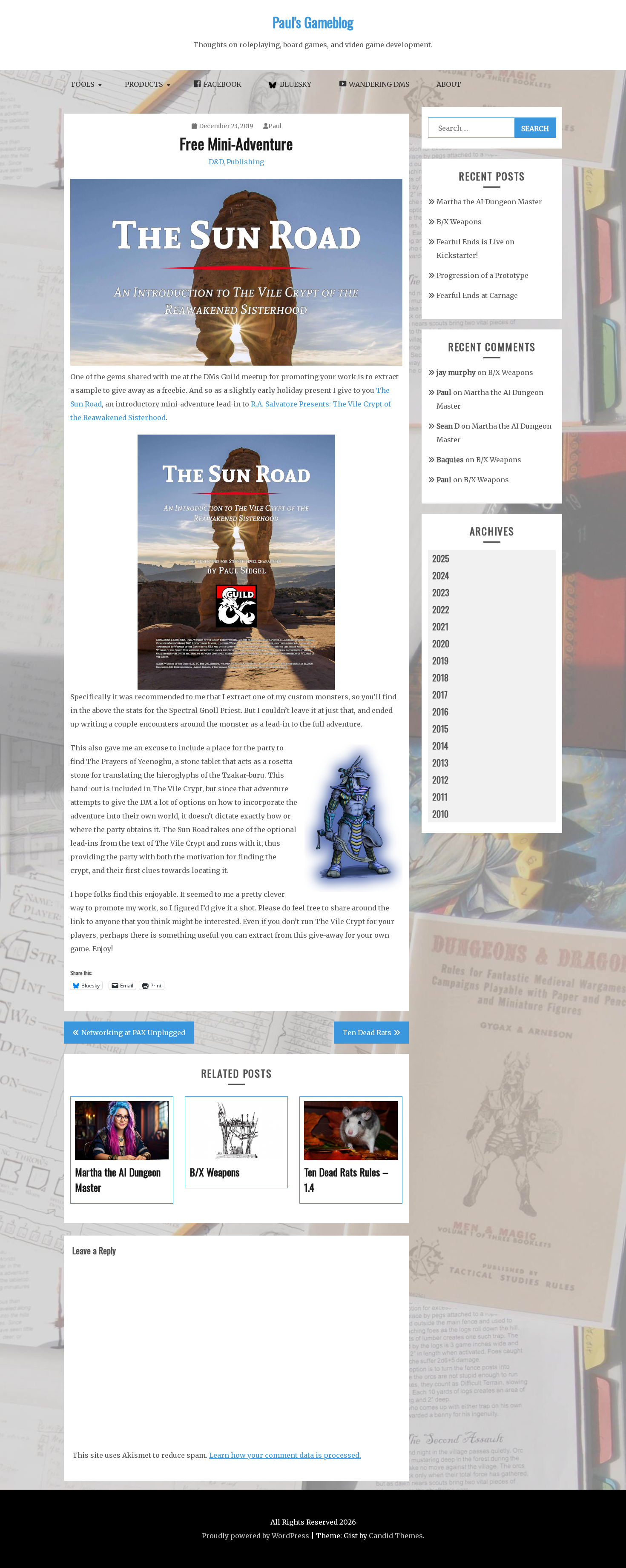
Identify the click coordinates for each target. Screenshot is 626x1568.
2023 (440, 592)
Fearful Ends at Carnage (477, 295)
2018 (440, 677)
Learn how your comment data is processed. (285, 1455)
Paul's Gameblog (313, 22)
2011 (440, 796)
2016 (440, 711)
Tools (82, 84)
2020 (440, 643)
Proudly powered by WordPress (255, 1535)
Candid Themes (396, 1535)
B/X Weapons (459, 221)
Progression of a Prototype (482, 275)
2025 (440, 558)
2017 (440, 694)
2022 (440, 609)
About (448, 84)
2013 (440, 762)
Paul (274, 126)
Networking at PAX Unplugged (133, 1032)
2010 (440, 813)
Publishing (245, 161)
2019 (440, 660)
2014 (440, 745)
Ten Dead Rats (366, 1032)
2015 (440, 728)
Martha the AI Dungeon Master (489, 201)
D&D (216, 161)
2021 (440, 626)
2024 (440, 575)
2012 (440, 779)
